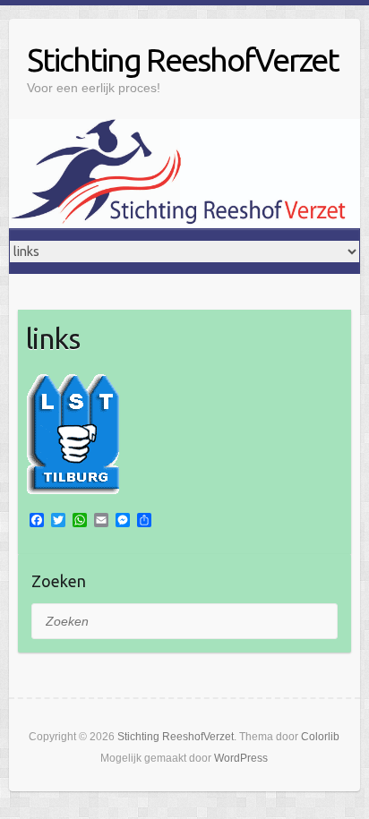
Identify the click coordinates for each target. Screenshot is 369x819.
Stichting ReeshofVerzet (183, 59)
